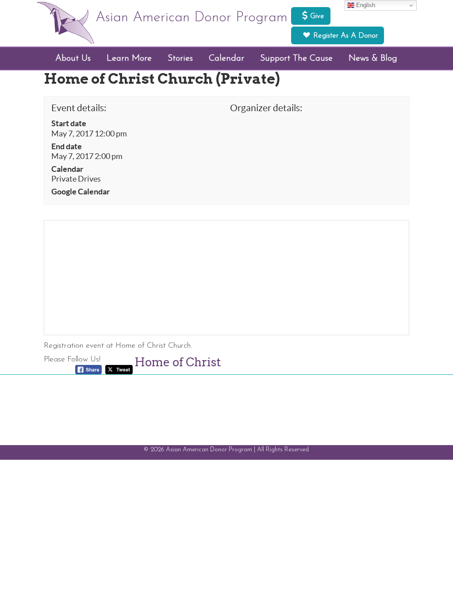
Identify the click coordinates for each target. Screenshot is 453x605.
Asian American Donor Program (192, 18)
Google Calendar (80, 191)
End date (66, 146)
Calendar (67, 169)
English (364, 5)
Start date (68, 123)
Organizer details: (266, 108)
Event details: (78, 108)
